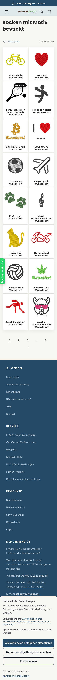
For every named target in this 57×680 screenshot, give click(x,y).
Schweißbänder (15, 514)
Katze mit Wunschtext (15, 254)
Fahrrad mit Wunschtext (15, 76)
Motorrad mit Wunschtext (41, 254)
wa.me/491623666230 (34, 575)
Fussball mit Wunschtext (15, 182)
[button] (6, 11)
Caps (9, 529)
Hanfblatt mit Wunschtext (41, 288)
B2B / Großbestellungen (20, 464)
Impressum (12, 377)
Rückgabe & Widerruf (18, 399)
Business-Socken (15, 507)
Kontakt (10, 414)
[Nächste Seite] (28, 347)
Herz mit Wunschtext (41, 76)
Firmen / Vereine (15, 471)
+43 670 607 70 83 (32, 587)
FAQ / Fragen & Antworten (21, 434)
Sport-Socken (14, 500)
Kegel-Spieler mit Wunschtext (15, 323)
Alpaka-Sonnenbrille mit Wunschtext (41, 324)
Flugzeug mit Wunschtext (41, 182)
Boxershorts (13, 522)
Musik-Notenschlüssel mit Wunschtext (42, 218)
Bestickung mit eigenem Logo (23, 479)
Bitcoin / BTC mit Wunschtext (15, 148)
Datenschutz (13, 391)
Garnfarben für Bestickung (21, 442)
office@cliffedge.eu (27, 594)
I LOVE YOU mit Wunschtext (42, 148)
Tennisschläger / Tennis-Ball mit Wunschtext (15, 112)
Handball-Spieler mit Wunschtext (41, 111)
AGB (9, 406)
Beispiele (11, 449)
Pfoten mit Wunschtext (15, 217)
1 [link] (10, 340)
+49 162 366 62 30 (32, 582)
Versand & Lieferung (17, 384)
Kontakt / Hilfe (14, 456)
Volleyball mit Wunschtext (15, 288)
